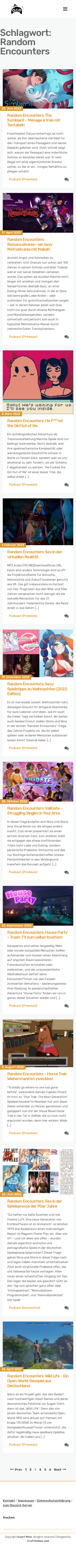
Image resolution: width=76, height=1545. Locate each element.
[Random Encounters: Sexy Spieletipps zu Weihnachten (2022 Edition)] (38, 653)
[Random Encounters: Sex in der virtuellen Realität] (38, 521)
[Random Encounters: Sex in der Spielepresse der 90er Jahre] (38, 1171)
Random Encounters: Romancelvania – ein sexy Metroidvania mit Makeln (29, 244)
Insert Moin (24, 1537)
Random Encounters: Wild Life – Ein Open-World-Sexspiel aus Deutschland (37, 1381)
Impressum (26, 1500)
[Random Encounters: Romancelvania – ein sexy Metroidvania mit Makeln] (38, 213)
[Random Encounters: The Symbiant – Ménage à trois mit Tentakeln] (38, 89)
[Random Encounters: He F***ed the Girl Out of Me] (38, 382)
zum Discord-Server (17, 1505)
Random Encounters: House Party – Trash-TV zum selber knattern (37, 935)
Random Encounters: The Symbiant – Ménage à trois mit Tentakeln (33, 120)
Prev (18, 1469)
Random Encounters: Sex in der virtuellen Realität (34, 554)
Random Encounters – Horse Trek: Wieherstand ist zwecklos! (37, 1076)
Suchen (9, 1517)
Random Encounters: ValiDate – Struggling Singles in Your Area (34, 811)
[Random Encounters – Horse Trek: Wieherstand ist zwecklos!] (38, 1043)
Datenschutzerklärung (53, 1500)
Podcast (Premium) (23, 179)
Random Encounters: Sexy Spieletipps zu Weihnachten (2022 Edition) (37, 688)
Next (57, 1469)
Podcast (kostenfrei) (24, 1308)
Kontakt (9, 1500)
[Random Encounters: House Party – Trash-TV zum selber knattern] (38, 906)
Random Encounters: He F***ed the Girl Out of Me (35, 423)
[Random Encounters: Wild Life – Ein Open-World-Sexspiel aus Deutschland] (38, 1345)
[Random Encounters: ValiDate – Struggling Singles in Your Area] (38, 782)
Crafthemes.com (38, 1541)
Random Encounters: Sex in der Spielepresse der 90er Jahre (34, 1204)
